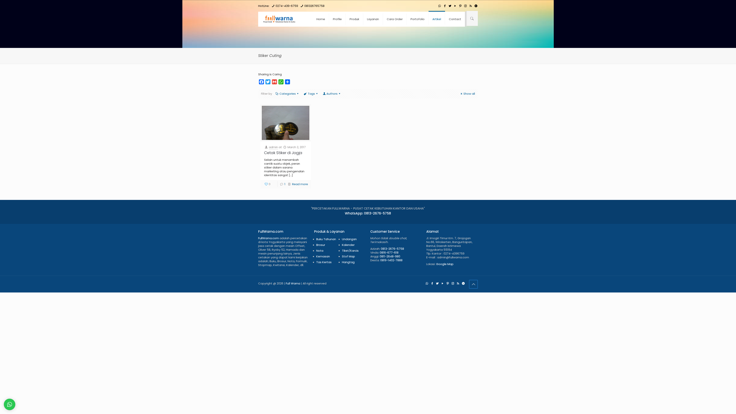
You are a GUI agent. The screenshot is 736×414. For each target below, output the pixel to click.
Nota (319, 251)
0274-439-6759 (287, 6)
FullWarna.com (268, 238)
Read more (300, 184)
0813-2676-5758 (392, 249)
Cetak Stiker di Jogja (283, 152)
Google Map (444, 264)
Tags (311, 94)
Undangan (349, 239)
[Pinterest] (460, 6)
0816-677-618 (389, 253)
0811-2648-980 (390, 256)
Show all (469, 94)
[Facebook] (445, 6)
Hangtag (348, 262)
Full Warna (293, 283)
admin (273, 147)
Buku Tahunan (326, 239)
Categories (287, 94)
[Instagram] (465, 6)
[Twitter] (450, 6)
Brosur (320, 245)
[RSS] (471, 6)
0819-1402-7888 (391, 260)
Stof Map (348, 256)
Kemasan (323, 256)
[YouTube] (455, 6)
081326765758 (314, 6)
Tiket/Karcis (350, 251)
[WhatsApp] (440, 6)
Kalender (348, 245)
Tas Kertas (324, 262)
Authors (332, 94)
